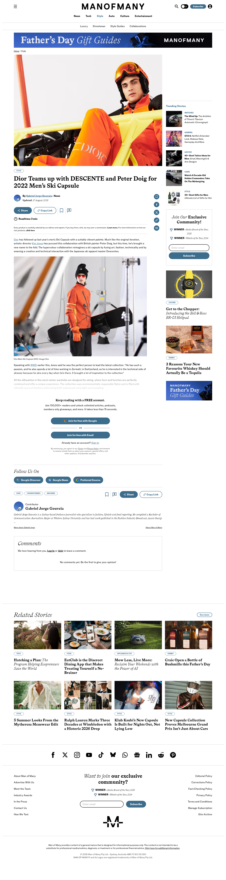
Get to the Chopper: (186, 313)
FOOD (69, 654)
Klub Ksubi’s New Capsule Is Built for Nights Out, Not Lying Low (137, 724)
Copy (46, 210)
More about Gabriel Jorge (24, 527)
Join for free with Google (82, 420)
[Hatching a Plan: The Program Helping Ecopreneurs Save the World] (37, 635)
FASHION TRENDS (33, 493)
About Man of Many (154, 527)
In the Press (20, 801)
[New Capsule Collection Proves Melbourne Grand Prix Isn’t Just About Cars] (188, 695)
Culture (124, 16)
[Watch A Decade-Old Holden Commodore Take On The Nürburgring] (174, 178)
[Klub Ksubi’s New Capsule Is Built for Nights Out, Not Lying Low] (138, 695)
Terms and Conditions (200, 801)
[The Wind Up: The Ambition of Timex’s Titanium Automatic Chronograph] (174, 119)
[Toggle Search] (177, 6)
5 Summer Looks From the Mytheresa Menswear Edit (36, 722)
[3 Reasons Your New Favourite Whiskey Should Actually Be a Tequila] (189, 339)
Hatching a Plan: (36, 664)
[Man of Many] (113, 821)
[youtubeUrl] (89, 755)
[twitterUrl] (65, 755)
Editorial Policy (203, 776)
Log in (51, 550)
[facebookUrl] (53, 755)
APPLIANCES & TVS (124, 654)
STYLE (18, 171)
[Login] (210, 6)
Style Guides (117, 26)
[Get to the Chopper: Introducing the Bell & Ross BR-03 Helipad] (189, 284)
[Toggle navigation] (16, 6)
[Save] (61, 210)
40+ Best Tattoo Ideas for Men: (197, 158)
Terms (80, 448)
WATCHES (189, 113)
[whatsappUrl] (125, 755)
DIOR (18, 493)
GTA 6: (196, 138)
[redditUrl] (161, 755)
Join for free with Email (80, 435)
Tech (88, 16)
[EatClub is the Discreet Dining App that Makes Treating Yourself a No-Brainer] (88, 635)
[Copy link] (158, 162)
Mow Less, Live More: (136, 664)
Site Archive (205, 814)
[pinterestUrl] (173, 755)
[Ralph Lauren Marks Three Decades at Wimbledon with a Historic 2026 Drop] (88, 695)
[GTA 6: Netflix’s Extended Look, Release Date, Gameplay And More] (174, 139)
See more (204, 614)
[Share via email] (156, 228)
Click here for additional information (162, 848)
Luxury (84, 26)
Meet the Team (22, 788)
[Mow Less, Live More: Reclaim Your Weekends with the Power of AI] (138, 635)
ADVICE (188, 152)
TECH (18, 654)
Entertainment (143, 16)
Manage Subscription (200, 808)
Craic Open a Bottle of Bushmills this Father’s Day (187, 662)
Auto (112, 16)
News (77, 16)
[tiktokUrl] (101, 755)
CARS (187, 172)
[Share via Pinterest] (158, 155)
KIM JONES (51, 493)
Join (60, 550)
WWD (33, 365)
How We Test (21, 814)
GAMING (188, 132)
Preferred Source (90, 480)
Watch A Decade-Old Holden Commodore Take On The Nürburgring (197, 178)
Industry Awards (23, 795)
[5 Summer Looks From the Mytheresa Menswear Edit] (37, 695)
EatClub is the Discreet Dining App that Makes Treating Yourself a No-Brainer (84, 666)
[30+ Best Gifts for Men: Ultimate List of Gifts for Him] (174, 198)
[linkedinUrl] (149, 755)
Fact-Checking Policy (200, 788)
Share (24, 210)
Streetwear (99, 26)
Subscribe (198, 6)
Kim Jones (37, 243)
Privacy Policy (92, 448)
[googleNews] (137, 755)
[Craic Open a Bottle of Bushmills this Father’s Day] (188, 635)
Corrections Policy (201, 782)
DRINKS (172, 358)
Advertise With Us (24, 782)
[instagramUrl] (77, 755)
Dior (16, 239)
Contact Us (20, 808)
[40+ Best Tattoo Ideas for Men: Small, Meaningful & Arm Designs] (174, 158)
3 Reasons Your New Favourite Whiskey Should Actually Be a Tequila (188, 368)
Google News (60, 480)
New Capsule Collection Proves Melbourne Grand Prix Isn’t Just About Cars (186, 724)
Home (16, 51)
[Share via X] (158, 149)
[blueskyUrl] (113, 755)
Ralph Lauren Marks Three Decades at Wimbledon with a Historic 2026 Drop (87, 724)
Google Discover (30, 480)
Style (100, 16)
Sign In (95, 442)
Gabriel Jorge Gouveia (39, 195)
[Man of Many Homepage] (113, 6)
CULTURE (172, 303)
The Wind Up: (197, 119)
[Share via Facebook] (158, 142)
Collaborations (138, 26)
